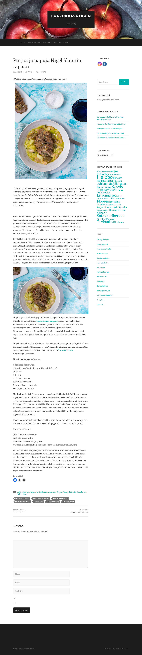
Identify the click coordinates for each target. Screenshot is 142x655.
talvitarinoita (68, 502)
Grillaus (117, 174)
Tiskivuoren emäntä (104, 295)
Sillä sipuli (100, 281)
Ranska (122, 207)
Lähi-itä (113, 198)
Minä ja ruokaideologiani (38, 43)
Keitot (120, 190)
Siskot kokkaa (102, 286)
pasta (118, 204)
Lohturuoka (52, 492)
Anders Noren (117, 648)
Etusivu (19, 43)
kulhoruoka (103, 192)
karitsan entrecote (61, 498)
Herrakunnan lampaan (47, 321)
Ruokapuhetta (68, 492)
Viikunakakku (19, 511)
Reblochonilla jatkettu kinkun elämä (110, 133)
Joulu (119, 180)
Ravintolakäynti (103, 210)
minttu (28, 72)
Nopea (59, 492)
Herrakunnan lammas (41, 498)
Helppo (32, 492)
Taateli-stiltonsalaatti (79, 511)
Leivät (118, 196)
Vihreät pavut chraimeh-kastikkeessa (111, 138)
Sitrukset (102, 218)
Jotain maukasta (103, 258)
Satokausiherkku (80, 492)
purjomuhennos (53, 502)
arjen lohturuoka (22, 498)
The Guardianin (65, 350)
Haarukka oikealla (104, 249)
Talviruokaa (21, 494)
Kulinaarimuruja (103, 272)
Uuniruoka (119, 222)
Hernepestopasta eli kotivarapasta (110, 128)
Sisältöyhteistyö (61, 43)
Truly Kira (101, 300)
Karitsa (38, 492)
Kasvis (44, 492)
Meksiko (120, 198)
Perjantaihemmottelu (107, 207)
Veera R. (100, 304)
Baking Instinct (102, 240)
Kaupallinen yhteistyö (107, 189)
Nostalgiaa (114, 201)
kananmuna (104, 187)
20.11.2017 (17, 72)
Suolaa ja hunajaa (103, 290)
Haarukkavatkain (71, 16)
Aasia (100, 171)
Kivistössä (101, 267)
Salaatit (102, 213)
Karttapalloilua (102, 263)
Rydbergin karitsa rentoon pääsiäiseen (111, 124)
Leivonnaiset (106, 195)
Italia (112, 180)
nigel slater (38, 502)
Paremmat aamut (105, 204)
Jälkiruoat (119, 183)
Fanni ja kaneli (102, 244)
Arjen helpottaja (23, 492)
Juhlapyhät (104, 183)
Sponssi (110, 219)
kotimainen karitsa (22, 502)
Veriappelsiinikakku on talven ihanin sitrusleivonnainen (110, 118)
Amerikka (107, 172)
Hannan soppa (102, 253)
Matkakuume (102, 277)
